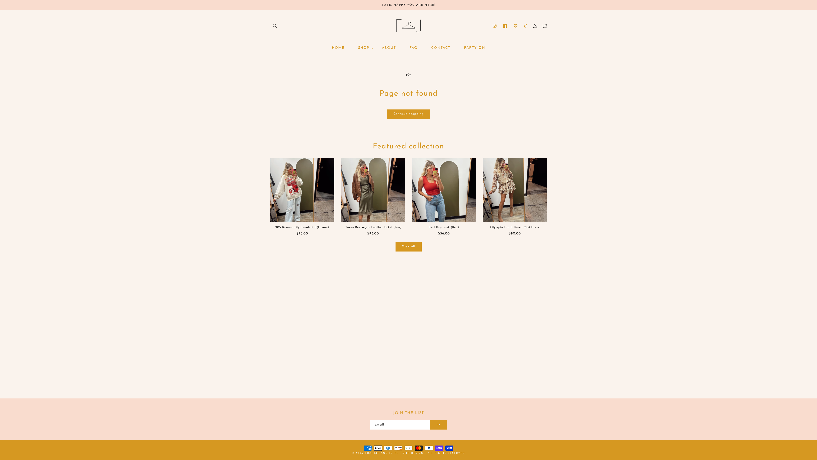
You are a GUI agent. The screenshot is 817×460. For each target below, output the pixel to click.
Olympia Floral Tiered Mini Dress (514, 227)
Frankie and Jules (382, 453)
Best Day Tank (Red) (444, 227)
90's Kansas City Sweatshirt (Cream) (302, 227)
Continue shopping (408, 114)
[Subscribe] (438, 425)
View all (408, 246)
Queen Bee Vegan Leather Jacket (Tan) (373, 227)
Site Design (413, 453)
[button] (275, 25)
